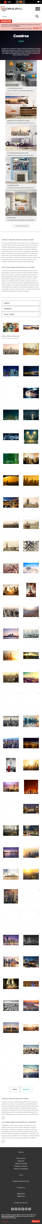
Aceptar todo (35, 1221)
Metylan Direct (21, 1193)
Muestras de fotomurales (21, 1169)
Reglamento (21, 1161)
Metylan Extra (21, 1196)
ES (17, 2)
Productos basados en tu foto (21, 1181)
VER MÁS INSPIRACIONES (21, 226)
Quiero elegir (4, 1221)
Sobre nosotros (21, 1158)
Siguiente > (26, 1089)
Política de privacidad (21, 1163)
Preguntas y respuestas (21, 1166)
